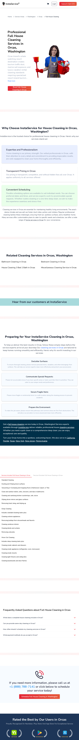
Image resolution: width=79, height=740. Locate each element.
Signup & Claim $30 (68, 4)
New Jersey (30, 441)
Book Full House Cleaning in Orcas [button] (19, 88)
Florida (6, 441)
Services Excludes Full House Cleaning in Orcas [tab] (48, 475)
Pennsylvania (41, 441)
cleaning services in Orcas (52, 347)
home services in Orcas (34, 220)
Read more (11, 81)
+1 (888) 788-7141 (22, 687)
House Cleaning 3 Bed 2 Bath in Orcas (18, 267)
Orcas (40, 17)
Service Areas (19, 17)
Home (10, 17)
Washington (31, 17)
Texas (12, 441)
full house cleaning (16, 424)
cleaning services (67, 427)
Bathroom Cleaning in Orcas (14, 261)
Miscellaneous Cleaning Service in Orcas (59, 267)
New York (20, 441)
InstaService (23, 427)
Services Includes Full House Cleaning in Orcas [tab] (16, 475)
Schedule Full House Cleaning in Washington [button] (39, 696)
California (71, 438)
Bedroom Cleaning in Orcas (53, 261)
